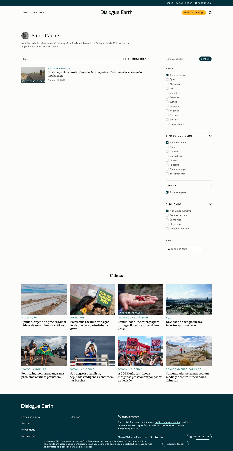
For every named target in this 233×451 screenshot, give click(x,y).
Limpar (205, 59)
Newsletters (192, 12)
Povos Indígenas (33, 369)
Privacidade (28, 429)
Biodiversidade (59, 68)
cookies (65, 446)
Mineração (29, 317)
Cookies (75, 417)
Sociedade (77, 317)
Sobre (188, 3)
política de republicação (167, 422)
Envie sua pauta (30, 417)
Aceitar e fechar (175, 443)
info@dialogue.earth (128, 428)
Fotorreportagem (36, 81)
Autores (26, 423)
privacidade (53, 446)
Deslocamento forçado (184, 369)
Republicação (175, 3)
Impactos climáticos (133, 317)
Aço (169, 317)
